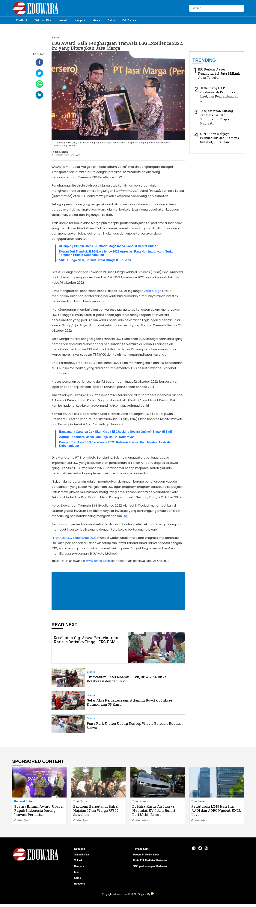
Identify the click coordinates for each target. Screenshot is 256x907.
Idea (95, 20)
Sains (111, 20)
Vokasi (63, 20)
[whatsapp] (39, 84)
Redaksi (56, 152)
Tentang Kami (141, 848)
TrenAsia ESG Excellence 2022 (75, 538)
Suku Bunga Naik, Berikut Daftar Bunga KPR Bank (95, 260)
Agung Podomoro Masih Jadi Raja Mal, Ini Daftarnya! (96, 437)
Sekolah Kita (43, 20)
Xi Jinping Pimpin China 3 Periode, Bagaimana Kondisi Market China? (108, 246)
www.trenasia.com (98, 560)
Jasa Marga (152, 291)
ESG (125, 516)
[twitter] (39, 73)
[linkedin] (39, 95)
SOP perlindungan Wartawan (150, 866)
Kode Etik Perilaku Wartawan (150, 860)
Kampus (80, 20)
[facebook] (39, 62)
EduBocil (22, 20)
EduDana (128, 20)
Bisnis (56, 37)
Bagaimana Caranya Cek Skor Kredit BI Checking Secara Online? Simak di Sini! (115, 431)
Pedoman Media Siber (146, 854)
